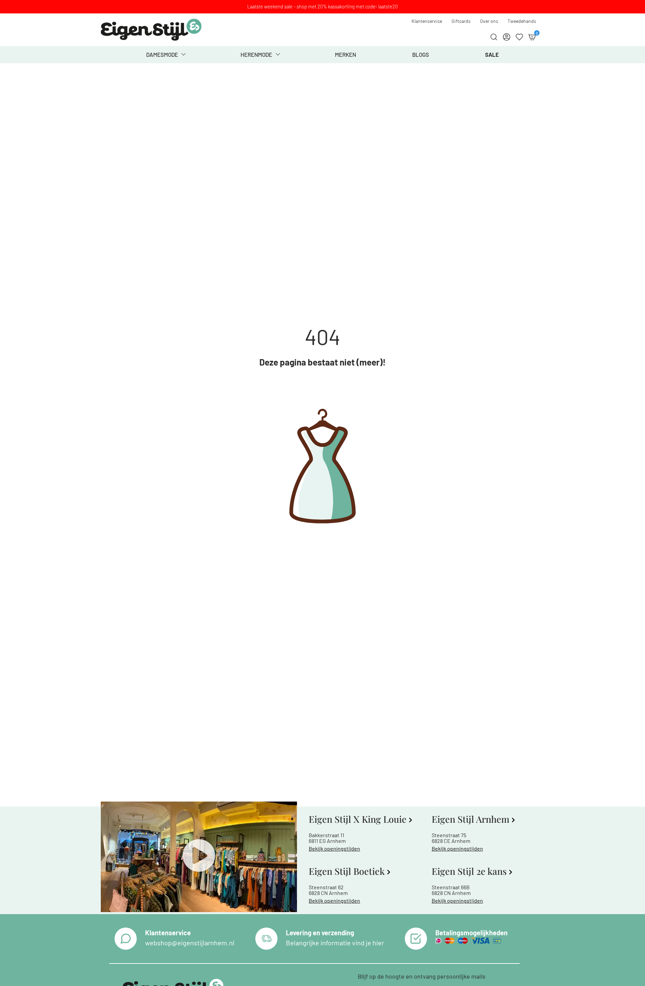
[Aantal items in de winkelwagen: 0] (532, 37)
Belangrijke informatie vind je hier (335, 943)
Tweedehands (522, 21)
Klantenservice (427, 21)
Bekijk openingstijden (334, 848)
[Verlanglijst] (519, 37)
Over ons (489, 21)
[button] (199, 857)
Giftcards (461, 21)
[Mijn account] (507, 37)
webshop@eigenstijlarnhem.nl (189, 943)
